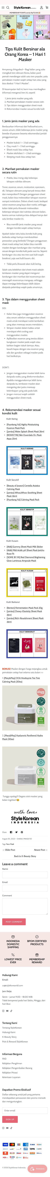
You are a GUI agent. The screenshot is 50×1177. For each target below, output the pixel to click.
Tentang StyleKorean (12, 1027)
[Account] (41, 8)
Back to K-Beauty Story (25, 856)
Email (5, 882)
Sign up (10, 1119)
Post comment (14, 922)
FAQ (4, 1058)
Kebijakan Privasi (10, 1072)
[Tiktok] (11, 1011)
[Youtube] (7, 1011)
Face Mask (10, 844)
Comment (7, 895)
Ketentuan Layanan (11, 1077)
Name (5, 869)
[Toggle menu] (3, 8)
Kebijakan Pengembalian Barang (17, 1068)
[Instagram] (3, 1011)
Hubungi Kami (8, 1032)
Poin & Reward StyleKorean (15, 1041)
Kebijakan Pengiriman (12, 1063)
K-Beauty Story (9, 1037)
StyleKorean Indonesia (16, 1167)
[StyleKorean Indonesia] (25, 7)
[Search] (9, 8)
